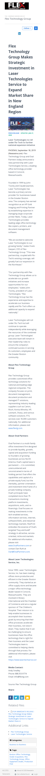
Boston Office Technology (19, 754)
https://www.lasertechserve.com (22, 660)
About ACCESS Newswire (25, 770)
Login (36, 774)
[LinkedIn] (19, 33)
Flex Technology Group (18, 18)
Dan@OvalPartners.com (19, 551)
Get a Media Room (23, 774)
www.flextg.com (15, 428)
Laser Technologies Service (21, 734)
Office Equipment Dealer (19, 760)
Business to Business (17, 744)
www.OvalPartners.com (18, 545)
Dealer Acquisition (16, 757)
